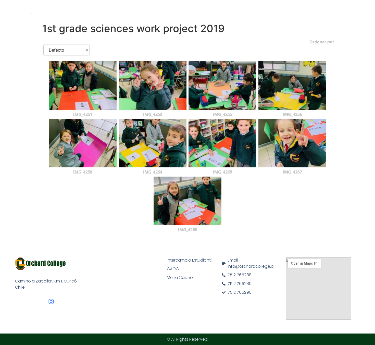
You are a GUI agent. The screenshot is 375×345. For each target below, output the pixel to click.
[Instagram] (51, 301)
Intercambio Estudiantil (189, 260)
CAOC (173, 269)
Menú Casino (180, 277)
